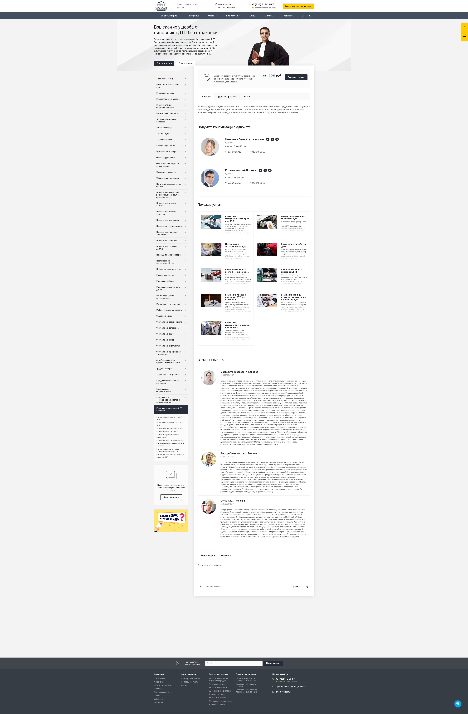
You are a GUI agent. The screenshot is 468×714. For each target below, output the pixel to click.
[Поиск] (310, 15)
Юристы (268, 15)
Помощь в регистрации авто (169, 226)
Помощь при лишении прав (169, 255)
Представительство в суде (168, 269)
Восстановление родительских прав (165, 106)
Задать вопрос (169, 15)
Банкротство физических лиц (167, 85)
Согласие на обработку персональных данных (246, 691)
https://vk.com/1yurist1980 (267, 139)
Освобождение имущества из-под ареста (168, 164)
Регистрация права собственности (165, 296)
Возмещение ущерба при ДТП (167, 431)
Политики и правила (246, 674)
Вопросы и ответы (189, 682)
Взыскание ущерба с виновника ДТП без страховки (235, 297)
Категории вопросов (190, 678)
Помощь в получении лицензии (166, 213)
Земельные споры (164, 140)
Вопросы (194, 15)
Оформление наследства (167, 178)
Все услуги (232, 15)
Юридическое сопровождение (163, 390)
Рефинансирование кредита (169, 310)
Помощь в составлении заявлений (167, 233)
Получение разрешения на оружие (168, 185)
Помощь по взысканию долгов (167, 247)
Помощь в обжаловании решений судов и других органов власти (167, 194)
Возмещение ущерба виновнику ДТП (291, 270)
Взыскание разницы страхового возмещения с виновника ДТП (293, 297)
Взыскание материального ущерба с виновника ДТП (237, 325)
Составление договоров (167, 328)
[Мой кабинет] (303, 15)
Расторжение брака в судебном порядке (218, 679)
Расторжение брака (165, 281)
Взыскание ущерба (165, 93)
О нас (211, 15)
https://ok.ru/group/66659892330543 (272, 139)
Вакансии (158, 699)
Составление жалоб (165, 334)
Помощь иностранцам (166, 240)
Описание (206, 96)
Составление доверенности (169, 322)
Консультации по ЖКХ (166, 146)
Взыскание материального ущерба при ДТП (237, 218)
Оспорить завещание (166, 172)
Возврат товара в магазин (168, 99)
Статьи (246, 96)
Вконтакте (226, 555)
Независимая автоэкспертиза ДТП (235, 245)
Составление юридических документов (168, 353)
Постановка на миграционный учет (165, 262)
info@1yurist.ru (234, 152)
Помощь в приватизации (167, 220)
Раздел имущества (165, 275)
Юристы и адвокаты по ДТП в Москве (169, 409)
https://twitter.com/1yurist (277, 139)
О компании (159, 678)
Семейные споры (164, 316)
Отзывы (158, 689)
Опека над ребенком (165, 157)
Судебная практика (226, 96)
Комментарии (208, 555)
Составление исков (165, 340)
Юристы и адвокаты (163, 685)
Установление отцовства (167, 374)
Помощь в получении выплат (166, 204)
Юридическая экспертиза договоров (168, 381)
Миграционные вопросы (167, 152)
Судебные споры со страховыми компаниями (168, 361)
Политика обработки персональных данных (246, 679)
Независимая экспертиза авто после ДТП (294, 217)
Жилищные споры (164, 128)
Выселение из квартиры (167, 113)
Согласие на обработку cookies (246, 685)
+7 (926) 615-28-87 (263, 4)
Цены (252, 15)
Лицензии (158, 682)
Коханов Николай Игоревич (241, 170)
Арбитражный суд (164, 78)
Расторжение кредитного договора (168, 288)
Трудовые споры (164, 368)
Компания (159, 674)
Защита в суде (162, 134)
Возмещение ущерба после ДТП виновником (237, 270)
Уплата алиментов (217, 684)
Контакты (289, 15)
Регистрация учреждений (168, 304)
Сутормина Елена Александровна (244, 139)
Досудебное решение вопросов (166, 120)
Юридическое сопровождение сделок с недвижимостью (168, 399)
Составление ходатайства (168, 346)
